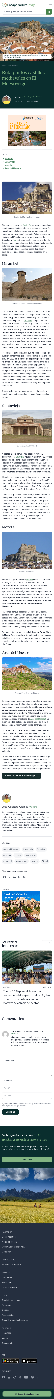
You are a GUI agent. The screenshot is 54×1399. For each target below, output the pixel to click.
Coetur (7, 987)
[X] (9, 877)
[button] (44, 942)
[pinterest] (32, 1377)
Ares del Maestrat (13, 168)
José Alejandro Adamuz (33, 97)
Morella (8, 165)
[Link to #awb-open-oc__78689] (50, 4)
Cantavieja (10, 162)
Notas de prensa (9, 1242)
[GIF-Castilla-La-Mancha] (21, 892)
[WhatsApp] (19, 877)
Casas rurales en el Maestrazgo (20, 776)
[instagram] (9, 1377)
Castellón (27, 225)
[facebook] (3, 1377)
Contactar (6, 1252)
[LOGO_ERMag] (18, 3)
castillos (7, 855)
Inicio (4, 66)
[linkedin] (38, 1377)
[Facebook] (4, 877)
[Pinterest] (24, 877)
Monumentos (21, 861)
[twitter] (20, 1377)
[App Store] (29, 1359)
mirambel (7, 861)
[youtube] (26, 1377)
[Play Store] (10, 1359)
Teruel (15, 240)
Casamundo (7, 1343)
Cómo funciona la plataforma (15, 1320)
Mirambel (9, 159)
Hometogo (6, 1333)
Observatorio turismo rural (13, 1247)
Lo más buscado (9, 1287)
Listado (18, 855)
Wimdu (5, 1338)
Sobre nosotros (9, 1237)
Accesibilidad (8, 1315)
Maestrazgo (30, 855)
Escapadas (7, 1277)
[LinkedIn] (14, 877)
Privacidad (7, 1305)
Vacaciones (7, 1282)
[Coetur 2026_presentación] (27, 951)
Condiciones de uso (11, 1300)
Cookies (5, 1310)
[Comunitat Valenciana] (27, 116)
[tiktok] (14, 1377)
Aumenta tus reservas (11, 1265)
